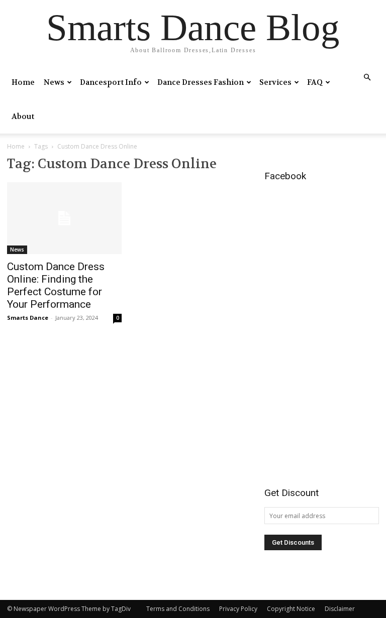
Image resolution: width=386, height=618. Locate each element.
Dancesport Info (111, 82)
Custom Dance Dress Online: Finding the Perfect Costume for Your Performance (56, 285)
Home (23, 82)
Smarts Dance (27, 317)
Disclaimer (340, 608)
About (23, 116)
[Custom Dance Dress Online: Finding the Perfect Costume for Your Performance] (64, 218)
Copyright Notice (291, 608)
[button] (367, 77)
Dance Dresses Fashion (200, 82)
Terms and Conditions (178, 608)
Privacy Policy (238, 608)
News (54, 82)
